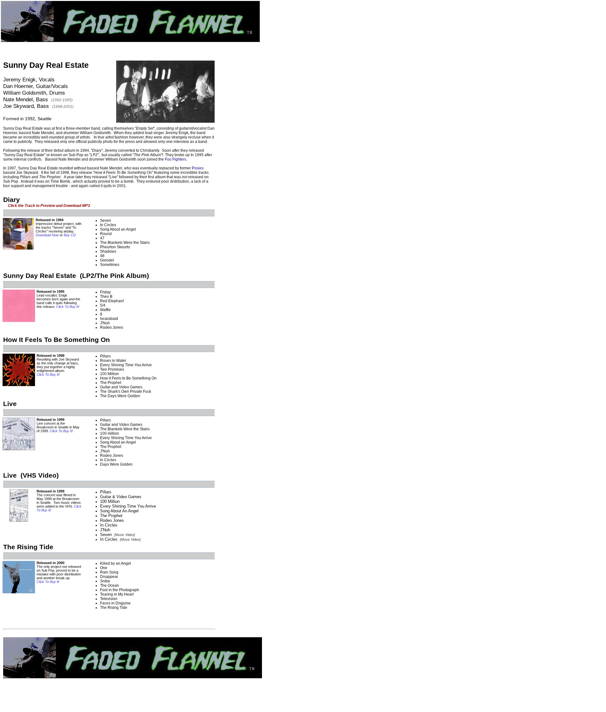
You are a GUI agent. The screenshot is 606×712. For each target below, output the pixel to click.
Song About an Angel (118, 229)
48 (102, 256)
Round (106, 234)
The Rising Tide (28, 546)
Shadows (108, 251)
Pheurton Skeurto (115, 247)
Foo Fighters (175, 159)
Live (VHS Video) (31, 475)
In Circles (108, 225)
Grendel (107, 260)
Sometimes (109, 264)
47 (102, 238)
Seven (105, 220)
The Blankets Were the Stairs (125, 242)
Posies (198, 168)
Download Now (47, 235)
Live (10, 403)
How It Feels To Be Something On (56, 339)
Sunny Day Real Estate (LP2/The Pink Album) (76, 275)
